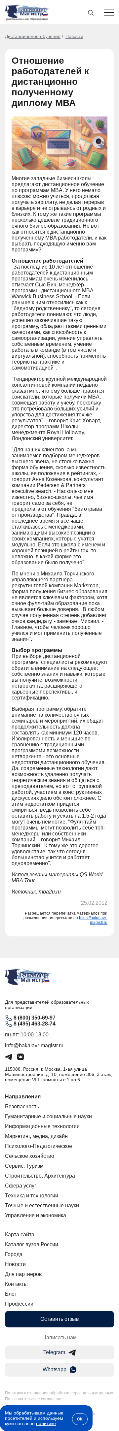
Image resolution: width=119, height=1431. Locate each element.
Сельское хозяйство (29, 1156)
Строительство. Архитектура (40, 1176)
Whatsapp (54, 1369)
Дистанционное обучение (32, 36)
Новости (74, 36)
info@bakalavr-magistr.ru (34, 1045)
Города (13, 1254)
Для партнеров (23, 1274)
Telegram (54, 1352)
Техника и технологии (31, 1195)
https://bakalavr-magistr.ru (93, 920)
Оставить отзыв (59, 1319)
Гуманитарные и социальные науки (48, 1116)
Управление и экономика (35, 1215)
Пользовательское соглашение (34, 1399)
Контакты (16, 1284)
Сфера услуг (20, 1185)
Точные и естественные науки (42, 1205)
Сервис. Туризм (24, 1166)
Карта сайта (19, 1234)
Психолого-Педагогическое (38, 1146)
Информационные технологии (42, 1126)
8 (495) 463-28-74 (35, 1023)
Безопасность (22, 1106)
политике (46, 1423)
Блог (11, 1294)
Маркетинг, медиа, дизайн (36, 1136)
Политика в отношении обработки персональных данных (59, 1393)
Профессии (19, 1304)
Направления (23, 1096)
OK (80, 1419)
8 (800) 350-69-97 (35, 1018)
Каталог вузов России (31, 1244)
